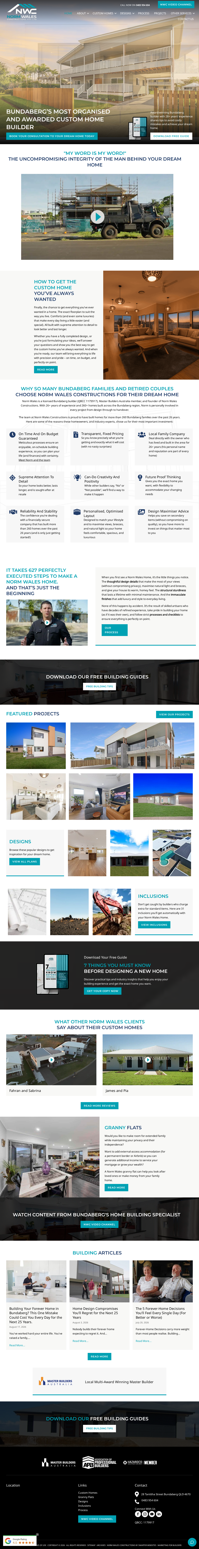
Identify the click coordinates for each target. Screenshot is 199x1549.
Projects (160, 13)
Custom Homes (103, 13)
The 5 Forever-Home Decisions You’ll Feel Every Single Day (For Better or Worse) (161, 1313)
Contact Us (186, 19)
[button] (176, 4)
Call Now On (135, 5)
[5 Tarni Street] (36, 745)
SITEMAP (91, 1545)
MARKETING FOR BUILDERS (170, 1545)
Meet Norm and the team (34, 460)
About (81, 13)
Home (68, 13)
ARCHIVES (101, 1545)
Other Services (181, 13)
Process (143, 13)
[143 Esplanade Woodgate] (36, 796)
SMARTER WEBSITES (147, 1545)
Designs (125, 13)
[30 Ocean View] (99, 796)
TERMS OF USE (39, 1545)
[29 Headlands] (132, 745)
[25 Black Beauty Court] (163, 796)
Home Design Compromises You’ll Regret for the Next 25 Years (95, 1313)
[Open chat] (192, 1542)
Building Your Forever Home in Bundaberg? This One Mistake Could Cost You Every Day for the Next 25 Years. (35, 1315)
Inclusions (84, 1505)
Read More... (18, 1345)
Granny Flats (86, 1497)
